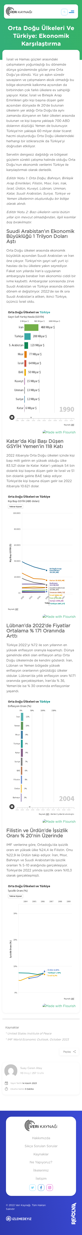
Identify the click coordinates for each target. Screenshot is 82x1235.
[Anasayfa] (19, 12)
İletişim (41, 1178)
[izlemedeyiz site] (30, 1221)
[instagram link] (49, 1188)
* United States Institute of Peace (28, 1033)
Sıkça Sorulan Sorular (41, 1146)
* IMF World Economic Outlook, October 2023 (37, 1039)
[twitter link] (32, 1188)
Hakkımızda (41, 1138)
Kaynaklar (41, 1154)
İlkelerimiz (41, 1170)
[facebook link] (41, 1188)
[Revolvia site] (65, 1213)
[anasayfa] (41, 1126)
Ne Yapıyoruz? (41, 1162)
